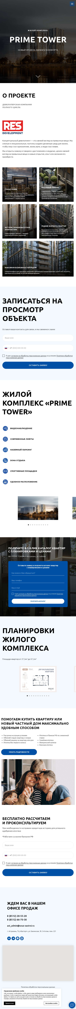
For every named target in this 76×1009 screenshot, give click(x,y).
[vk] (9, 938)
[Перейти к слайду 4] (34, 524)
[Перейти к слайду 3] (32, 524)
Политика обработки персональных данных (38, 987)
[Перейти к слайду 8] (43, 524)
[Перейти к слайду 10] (47, 524)
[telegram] (13, 938)
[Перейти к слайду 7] (41, 524)
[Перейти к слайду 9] (45, 524)
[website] (22, 938)
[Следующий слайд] (73, 508)
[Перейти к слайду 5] (36, 524)
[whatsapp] (17, 938)
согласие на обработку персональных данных (28, 356)
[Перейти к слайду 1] (28, 524)
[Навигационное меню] (72, 4)
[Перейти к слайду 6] (39, 524)
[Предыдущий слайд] (3, 508)
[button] (19, 752)
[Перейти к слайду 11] (48, 695)
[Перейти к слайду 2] (30, 524)
